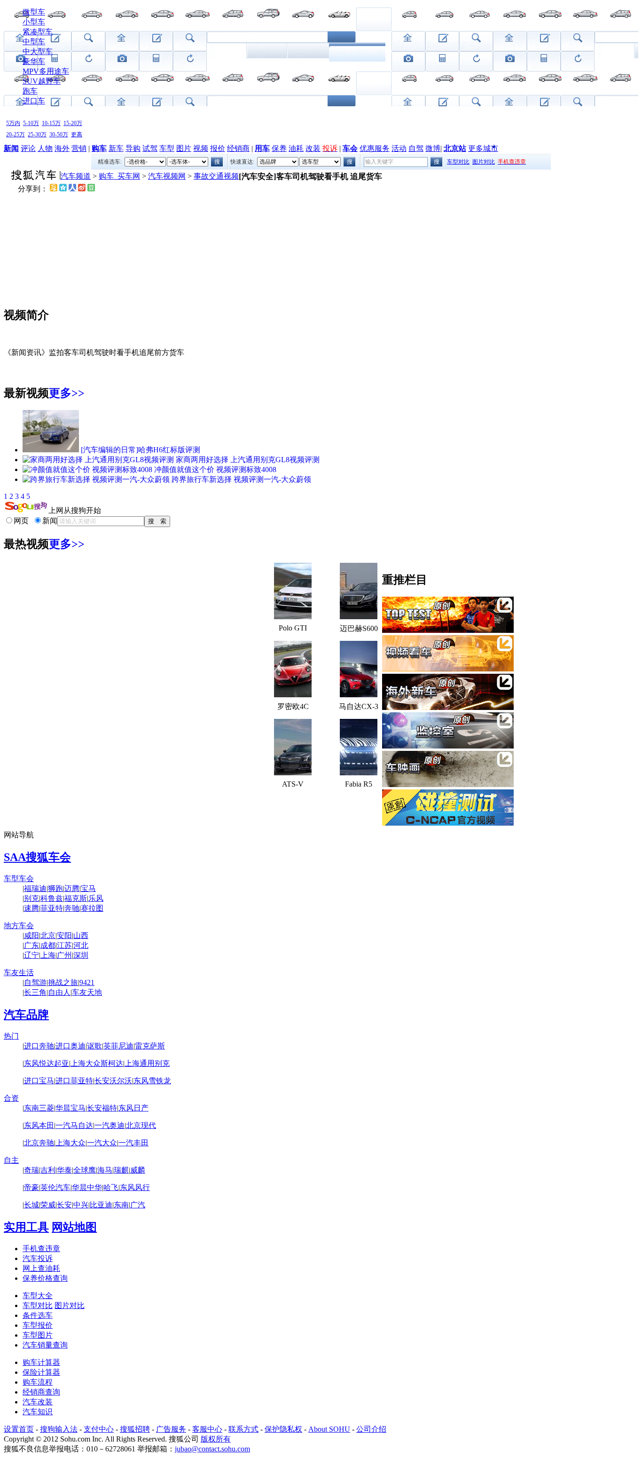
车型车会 (19, 879)
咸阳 (31, 935)
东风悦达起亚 (46, 1063)
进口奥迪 (70, 1046)
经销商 (238, 148)
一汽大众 (102, 1143)
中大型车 (38, 51)
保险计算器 (41, 1372)
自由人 (59, 992)
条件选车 (38, 1315)
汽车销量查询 (45, 1345)
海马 (104, 1170)
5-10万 (31, 123)
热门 (11, 1036)
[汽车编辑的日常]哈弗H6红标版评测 (140, 450)
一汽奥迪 (109, 1125)
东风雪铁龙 (152, 1081)
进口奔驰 (39, 1046)
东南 (121, 1205)
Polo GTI (293, 628)
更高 (76, 134)
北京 (47, 935)
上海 (47, 955)
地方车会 (19, 926)
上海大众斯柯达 (96, 1063)
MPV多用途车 (46, 71)
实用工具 (26, 1227)
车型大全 (38, 1296)
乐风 (95, 898)
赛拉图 (92, 908)
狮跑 (55, 888)
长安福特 (102, 1108)
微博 (432, 148)
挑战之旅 (63, 982)
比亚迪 (101, 1205)
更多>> (67, 393)
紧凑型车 (38, 32)
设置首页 (19, 1429)
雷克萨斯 (150, 1046)
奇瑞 (31, 1170)
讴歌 (94, 1046)
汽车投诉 (38, 1258)
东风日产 (133, 1108)
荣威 (47, 1205)
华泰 (64, 1170)
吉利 (47, 1170)
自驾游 (35, 982)
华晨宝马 (70, 1108)
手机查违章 (41, 1249)
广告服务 (171, 1429)
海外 (62, 148)
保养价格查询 (45, 1278)
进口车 (34, 101)
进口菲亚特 (74, 1081)
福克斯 (75, 898)
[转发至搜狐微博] (53, 189)
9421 (86, 982)
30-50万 (58, 134)
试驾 (149, 148)
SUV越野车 (42, 81)
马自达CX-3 (358, 706)
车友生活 (19, 973)
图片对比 (483, 161)
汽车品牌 (26, 1015)
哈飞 (110, 1187)
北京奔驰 (39, 1143)
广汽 (137, 1205)
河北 (80, 945)
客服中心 (207, 1429)
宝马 (88, 888)
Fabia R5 (358, 784)
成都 (47, 945)
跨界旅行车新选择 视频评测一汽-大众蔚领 (241, 479)
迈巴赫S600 (359, 628)
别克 (31, 898)
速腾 (31, 908)
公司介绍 (371, 1429)
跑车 (30, 91)
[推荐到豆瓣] (91, 189)
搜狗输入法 (59, 1429)
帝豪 (31, 1187)
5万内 (13, 123)
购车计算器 (41, 1362)
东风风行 (135, 1187)
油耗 (296, 148)
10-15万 (51, 123)
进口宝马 (39, 1081)
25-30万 (37, 134)
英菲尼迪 (118, 1046)
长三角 (35, 992)
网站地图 (74, 1227)
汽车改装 (38, 1402)
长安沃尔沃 (113, 1081)
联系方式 (243, 1429)
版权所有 (216, 1439)
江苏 (64, 945)
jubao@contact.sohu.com (212, 1449)
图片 (183, 148)
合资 (11, 1098)
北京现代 (141, 1125)
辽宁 (31, 955)
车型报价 (38, 1325)
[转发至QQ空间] (63, 189)
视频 (200, 148)
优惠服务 (375, 148)
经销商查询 (41, 1392)
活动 (399, 148)
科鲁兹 (51, 898)
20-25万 (15, 134)
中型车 (34, 42)
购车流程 (38, 1382)
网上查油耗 (41, 1268)
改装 (313, 148)
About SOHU (329, 1429)
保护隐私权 (283, 1429)
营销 (78, 148)
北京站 (455, 148)
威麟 (137, 1170)
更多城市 (483, 148)
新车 (116, 148)
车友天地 (87, 992)
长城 (31, 1205)
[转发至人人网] (72, 189)
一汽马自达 (74, 1125)
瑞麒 (121, 1170)
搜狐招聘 (135, 1429)
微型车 (34, 12)
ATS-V (293, 784)
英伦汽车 (55, 1187)
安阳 (64, 935)
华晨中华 (87, 1187)
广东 (31, 945)
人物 (45, 148)
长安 (64, 1205)
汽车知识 (38, 1412)
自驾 (415, 148)
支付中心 (99, 1429)
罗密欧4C (293, 706)
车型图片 (38, 1335)
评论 (28, 148)
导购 (133, 148)
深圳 (80, 955)
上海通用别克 (147, 1063)
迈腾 (71, 888)
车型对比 (458, 161)
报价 (217, 148)
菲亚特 (51, 908)
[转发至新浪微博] (82, 189)
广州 (64, 955)
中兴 (80, 1205)
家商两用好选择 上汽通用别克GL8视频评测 (248, 460)
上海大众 (70, 1143)
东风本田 (39, 1125)
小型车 (34, 22)
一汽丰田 (133, 1143)
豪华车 (34, 61)
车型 (166, 148)
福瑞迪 (35, 888)
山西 (80, 935)
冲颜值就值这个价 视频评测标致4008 (215, 469)
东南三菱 (39, 1108)
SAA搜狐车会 (37, 857)
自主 (11, 1160)
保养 (279, 148)
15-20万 (72, 123)
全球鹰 (84, 1170)
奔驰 (71, 908)
